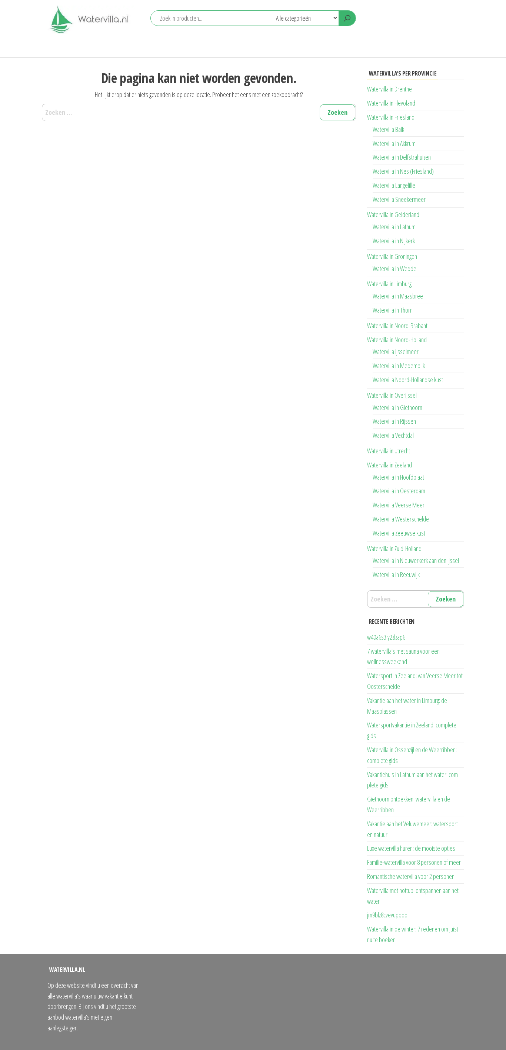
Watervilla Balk (388, 129)
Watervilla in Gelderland (393, 214)
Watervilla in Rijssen (394, 421)
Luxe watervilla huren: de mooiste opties (411, 848)
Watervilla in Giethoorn (397, 407)
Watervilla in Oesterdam (399, 490)
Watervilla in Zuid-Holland (394, 548)
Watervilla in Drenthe (389, 88)
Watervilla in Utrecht (388, 450)
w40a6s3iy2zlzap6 (386, 637)
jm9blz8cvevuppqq (387, 914)
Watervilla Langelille (394, 185)
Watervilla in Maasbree (398, 295)
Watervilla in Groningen (392, 256)
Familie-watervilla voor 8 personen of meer (414, 862)
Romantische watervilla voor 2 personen (411, 876)
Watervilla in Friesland (391, 117)
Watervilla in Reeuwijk (396, 574)
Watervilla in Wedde (394, 268)
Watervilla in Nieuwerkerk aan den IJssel (416, 560)
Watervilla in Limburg (389, 283)
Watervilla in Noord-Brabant (397, 325)
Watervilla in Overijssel (392, 395)
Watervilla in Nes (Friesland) (403, 171)
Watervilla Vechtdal (393, 435)
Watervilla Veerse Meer (399, 504)
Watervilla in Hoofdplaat (398, 477)
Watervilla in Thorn (393, 310)
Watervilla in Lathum (394, 226)
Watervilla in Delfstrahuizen (402, 157)
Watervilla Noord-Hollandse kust (408, 379)
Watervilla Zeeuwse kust (399, 533)
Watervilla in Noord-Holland (397, 339)
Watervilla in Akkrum (394, 143)
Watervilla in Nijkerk (394, 240)
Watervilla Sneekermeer (399, 199)
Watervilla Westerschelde (401, 518)
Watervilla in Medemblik (399, 365)
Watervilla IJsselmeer (396, 351)
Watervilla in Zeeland (389, 464)
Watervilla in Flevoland (391, 103)
